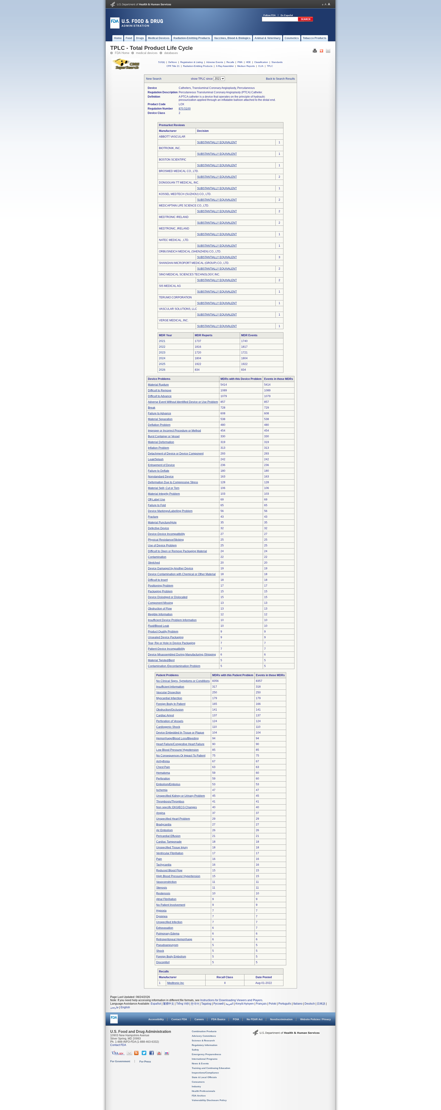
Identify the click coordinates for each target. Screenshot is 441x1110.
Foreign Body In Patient (170, 704)
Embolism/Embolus (168, 784)
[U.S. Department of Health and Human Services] (140, 6)
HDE (248, 62)
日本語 (321, 1003)
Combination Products (204, 1031)
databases (171, 53)
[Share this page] (321, 52)
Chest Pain (163, 767)
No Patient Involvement (170, 905)
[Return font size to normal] (325, 4)
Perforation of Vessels (169, 721)
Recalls (230, 62)
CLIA (260, 66)
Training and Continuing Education (211, 1068)
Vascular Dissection (168, 692)
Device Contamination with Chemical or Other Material (182, 574)
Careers (199, 1019)
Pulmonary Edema (167, 933)
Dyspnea (161, 916)
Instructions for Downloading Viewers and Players (231, 1000)
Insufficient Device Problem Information (172, 620)
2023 (162, 352)
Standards (277, 62)
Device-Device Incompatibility (166, 534)
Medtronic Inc (175, 983)
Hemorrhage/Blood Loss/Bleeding (177, 738)
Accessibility (156, 1019)
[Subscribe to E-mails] (129, 1054)
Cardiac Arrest (165, 715)
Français (261, 1003)
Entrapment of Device (161, 465)
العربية (229, 1003)
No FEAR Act (255, 1019)
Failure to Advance (159, 413)
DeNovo (172, 62)
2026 (162, 369)
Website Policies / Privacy (315, 1019)
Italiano (297, 1003)
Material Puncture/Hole (162, 522)
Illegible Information (160, 614)
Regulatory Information (204, 1045)
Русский (218, 1003)
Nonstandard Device (161, 476)
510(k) (161, 62)
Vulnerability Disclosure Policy (209, 1100)
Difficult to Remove (159, 390)
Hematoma (163, 772)
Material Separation (160, 419)
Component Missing (160, 602)
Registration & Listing (191, 62)
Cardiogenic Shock (168, 727)
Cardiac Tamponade (169, 841)
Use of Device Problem (162, 545)
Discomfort (163, 962)
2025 (162, 364)
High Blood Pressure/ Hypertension (178, 876)
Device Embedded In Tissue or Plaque (180, 732)
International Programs (205, 1059)
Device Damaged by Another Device (170, 568)
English (125, 1007)
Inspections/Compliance (205, 1072)
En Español (287, 15)
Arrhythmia (163, 761)
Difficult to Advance (160, 396)
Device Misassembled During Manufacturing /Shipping (182, 654)
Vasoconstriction (166, 882)
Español (156, 1003)
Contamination (157, 557)
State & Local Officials (204, 1077)
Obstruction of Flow (160, 608)
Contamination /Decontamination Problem (174, 666)
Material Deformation (161, 442)
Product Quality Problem (163, 631)
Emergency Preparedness (206, 1054)
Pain (159, 859)
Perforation (163, 778)
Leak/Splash (156, 459)
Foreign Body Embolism (171, 956)
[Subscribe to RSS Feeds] (137, 1054)
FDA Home (122, 53)
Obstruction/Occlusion (170, 709)
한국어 (195, 1003)
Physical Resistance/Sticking (166, 539)
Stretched (154, 562)
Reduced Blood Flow (169, 870)
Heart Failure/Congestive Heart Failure (180, 744)
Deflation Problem (159, 424)
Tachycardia (163, 864)
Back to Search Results (280, 78)
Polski (272, 1003)
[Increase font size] (329, 4)
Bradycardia (163, 824)
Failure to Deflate (158, 470)
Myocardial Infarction (169, 698)
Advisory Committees (204, 1036)
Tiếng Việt (182, 1003)
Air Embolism (164, 830)
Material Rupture (158, 384)
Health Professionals (203, 1091)
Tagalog (206, 1003)
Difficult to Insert (158, 580)
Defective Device (158, 528)
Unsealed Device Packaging (166, 637)
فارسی (114, 1007)
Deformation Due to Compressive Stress (173, 482)
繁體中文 (168, 1003)
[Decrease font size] (322, 4)
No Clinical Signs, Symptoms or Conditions (183, 681)
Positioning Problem (160, 585)
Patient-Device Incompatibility (166, 648)
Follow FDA (269, 15)
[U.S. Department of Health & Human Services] (286, 1034)
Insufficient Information (170, 686)
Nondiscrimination (281, 1019)
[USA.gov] (118, 1054)
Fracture (153, 516)
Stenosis (161, 887)
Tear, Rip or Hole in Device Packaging (171, 643)
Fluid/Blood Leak (158, 625)
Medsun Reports (246, 66)
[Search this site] (305, 20)
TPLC (270, 66)
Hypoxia (161, 910)
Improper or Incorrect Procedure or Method (174, 430)
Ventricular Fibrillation (169, 853)
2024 (162, 358)
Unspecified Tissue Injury (172, 847)
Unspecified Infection (169, 922)
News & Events (200, 1063)
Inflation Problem (158, 447)
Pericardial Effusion (168, 836)
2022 (162, 346)
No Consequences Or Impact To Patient (180, 755)
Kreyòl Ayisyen (244, 1003)
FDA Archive (199, 1095)
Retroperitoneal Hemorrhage (174, 939)
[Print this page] (315, 52)
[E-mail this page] (328, 52)
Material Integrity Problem (164, 493)
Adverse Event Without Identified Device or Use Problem (183, 402)
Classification (261, 62)
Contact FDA (179, 1019)
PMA (240, 62)
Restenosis (163, 893)
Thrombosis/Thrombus (170, 801)
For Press (145, 1061)
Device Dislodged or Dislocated (167, 597)
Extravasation (164, 927)
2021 (162, 341)
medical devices (147, 53)
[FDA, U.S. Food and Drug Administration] (136, 27)
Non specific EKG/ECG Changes (176, 807)
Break (151, 407)
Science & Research (203, 1040)
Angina (160, 813)
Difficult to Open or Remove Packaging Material (177, 551)
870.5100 (185, 108)
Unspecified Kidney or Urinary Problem (180, 795)
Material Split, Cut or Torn (163, 488)
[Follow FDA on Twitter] (144, 1054)
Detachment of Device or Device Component (176, 453)
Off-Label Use (156, 499)
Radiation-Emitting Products (197, 66)
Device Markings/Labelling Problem (170, 511)
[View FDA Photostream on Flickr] (167, 1054)
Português (284, 1003)
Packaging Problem (160, 591)
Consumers (198, 1082)
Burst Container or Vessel (164, 436)
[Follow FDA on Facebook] (152, 1054)
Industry (196, 1086)
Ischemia (161, 790)
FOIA (236, 1019)
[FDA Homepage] (114, 1021)
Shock (160, 950)
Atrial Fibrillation (166, 899)
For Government (120, 1061)
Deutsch (310, 1003)
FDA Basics (218, 1019)
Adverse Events (214, 62)
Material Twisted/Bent (161, 660)
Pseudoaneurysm (167, 945)
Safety (195, 1049)
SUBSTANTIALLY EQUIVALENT (217, 142)
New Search (153, 78)
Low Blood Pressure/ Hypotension (177, 749)
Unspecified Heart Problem (173, 818)
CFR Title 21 (173, 66)
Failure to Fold (157, 505)
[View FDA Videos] (160, 1054)
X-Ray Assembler (225, 66)
